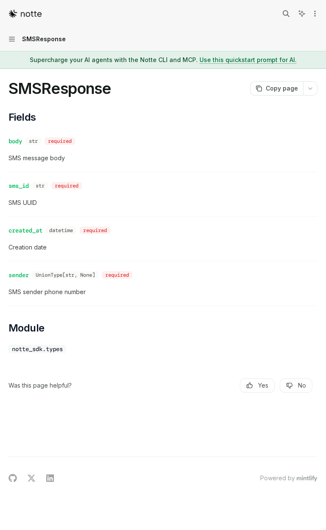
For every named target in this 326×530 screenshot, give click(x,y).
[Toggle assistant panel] (302, 13)
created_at (25, 230)
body (15, 141)
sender (18, 275)
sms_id (18, 185)
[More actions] (315, 14)
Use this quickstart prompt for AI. (248, 59)
